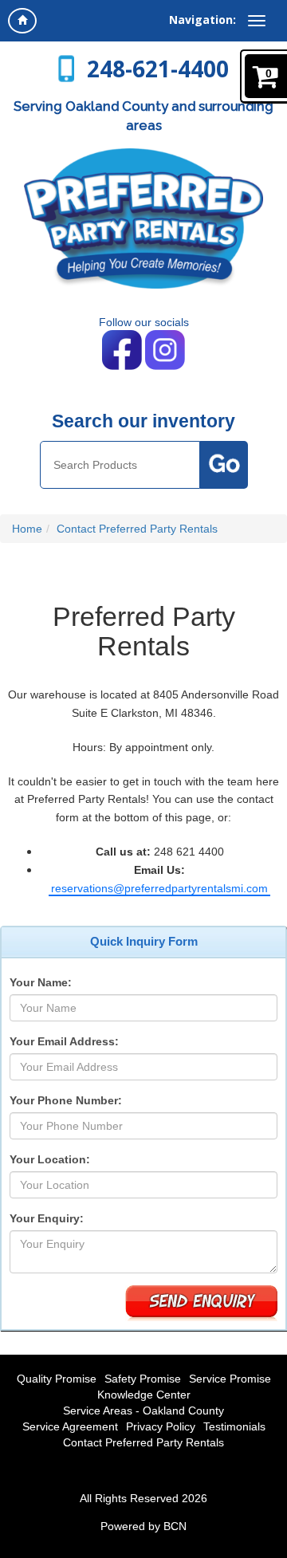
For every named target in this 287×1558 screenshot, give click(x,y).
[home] (22, 20)
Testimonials (234, 1426)
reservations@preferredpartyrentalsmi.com (159, 888)
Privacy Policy (160, 1426)
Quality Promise (56, 1378)
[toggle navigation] (256, 20)
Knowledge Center (144, 1394)
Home (27, 528)
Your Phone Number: (66, 1100)
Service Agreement (70, 1426)
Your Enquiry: (47, 1218)
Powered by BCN (143, 1526)
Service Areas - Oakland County (143, 1410)
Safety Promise (142, 1378)
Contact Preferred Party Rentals (137, 528)
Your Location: (50, 1159)
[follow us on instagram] (165, 349)
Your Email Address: (64, 1041)
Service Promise (230, 1378)
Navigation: (202, 19)
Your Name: (41, 982)
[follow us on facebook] (123, 349)
